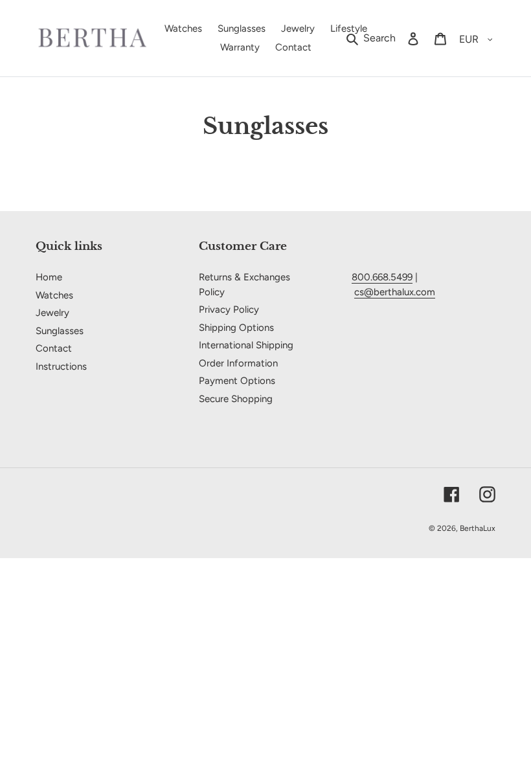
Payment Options (237, 381)
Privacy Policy (229, 309)
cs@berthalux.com (394, 292)
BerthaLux (477, 528)
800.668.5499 (382, 277)
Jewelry (52, 313)
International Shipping (246, 345)
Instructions (61, 366)
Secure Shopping (236, 399)
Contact (54, 348)
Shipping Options (236, 327)
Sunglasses (60, 331)
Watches (54, 295)
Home (49, 277)
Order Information (238, 363)
